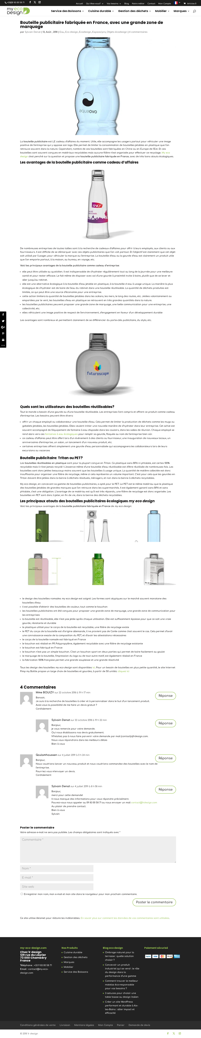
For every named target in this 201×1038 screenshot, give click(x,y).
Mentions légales (84, 1025)
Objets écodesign (117, 32)
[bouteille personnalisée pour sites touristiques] (154, 569)
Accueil (79, 4)
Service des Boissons (66, 11)
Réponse (166, 696)
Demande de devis (139, 1025)
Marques (180, 11)
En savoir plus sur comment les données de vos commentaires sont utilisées (125, 918)
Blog (126, 4)
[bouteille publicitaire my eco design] (42, 526)
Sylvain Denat (33, 32)
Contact (151, 4)
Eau (62, 32)
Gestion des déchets (133, 11)
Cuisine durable (99, 11)
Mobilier (161, 11)
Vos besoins (112, 4)
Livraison (65, 1025)
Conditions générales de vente (38, 1025)
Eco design (71, 32)
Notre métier (138, 4)
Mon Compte (164, 4)
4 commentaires (138, 32)
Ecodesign (85, 32)
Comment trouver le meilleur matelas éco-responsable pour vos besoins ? (121, 985)
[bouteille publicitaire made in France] (154, 526)
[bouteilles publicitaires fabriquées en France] (42, 569)
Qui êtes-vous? (93, 4)
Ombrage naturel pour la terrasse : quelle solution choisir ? (119, 956)
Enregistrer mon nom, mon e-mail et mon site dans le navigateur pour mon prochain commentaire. (80, 894)
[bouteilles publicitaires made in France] (98, 526)
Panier (121, 1025)
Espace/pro (99, 32)
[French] (177, 3)
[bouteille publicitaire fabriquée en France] (98, 569)
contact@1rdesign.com (144, 802)
